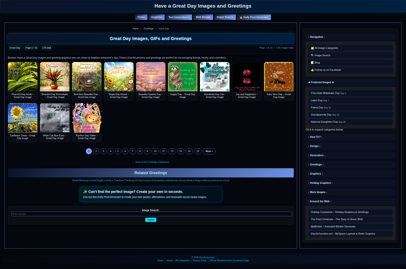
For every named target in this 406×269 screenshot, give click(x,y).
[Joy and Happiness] (247, 77)
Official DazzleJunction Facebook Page (229, 260)
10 (155, 151)
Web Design (203, 17)
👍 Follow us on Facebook (326, 70)
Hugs (198, 180)
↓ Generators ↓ (316, 155)
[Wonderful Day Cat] (214, 77)
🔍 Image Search (320, 55)
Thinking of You (133, 180)
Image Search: (150, 210)
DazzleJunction (207, 257)
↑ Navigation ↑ (316, 37)
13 (180, 151)
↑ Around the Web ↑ (319, 201)
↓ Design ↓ (314, 146)
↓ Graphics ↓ (315, 173)
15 (197, 151)
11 (163, 151)
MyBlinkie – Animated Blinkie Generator (333, 226)
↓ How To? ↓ (315, 137)
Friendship (158, 180)
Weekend (171, 180)
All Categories (183, 260)
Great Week (186, 180)
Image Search (225, 17)
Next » (209, 151)
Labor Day (320, 100)
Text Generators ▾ (179, 17)
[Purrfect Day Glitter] (87, 118)
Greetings (149, 28)
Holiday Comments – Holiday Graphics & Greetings (340, 212)
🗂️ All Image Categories (324, 48)
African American (212, 180)
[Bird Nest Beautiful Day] (87, 77)
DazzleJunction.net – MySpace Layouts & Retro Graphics (343, 233)
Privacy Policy (199, 260)
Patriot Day (321, 107)
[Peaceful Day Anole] (22, 77)
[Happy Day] (182, 77)
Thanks (118, 180)
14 (189, 151)
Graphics (156, 17)
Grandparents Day (325, 114)
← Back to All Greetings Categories (150, 162)
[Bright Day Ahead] (119, 77)
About (169, 260)
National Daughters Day (328, 121)
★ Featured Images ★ (321, 82)
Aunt (226, 180)
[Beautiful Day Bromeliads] (54, 77)
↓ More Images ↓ (317, 192)
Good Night (96, 180)
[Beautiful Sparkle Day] (151, 77)
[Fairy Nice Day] (279, 77)
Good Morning (80, 180)
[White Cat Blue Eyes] (54, 118)
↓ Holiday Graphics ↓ (320, 183)
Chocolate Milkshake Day (328, 93)
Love (147, 180)
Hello (108, 180)
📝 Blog (315, 62)
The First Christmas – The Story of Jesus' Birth (337, 219)
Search (150, 220)
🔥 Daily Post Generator (254, 17)
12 (172, 151)
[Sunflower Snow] (22, 118)
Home (141, 17)
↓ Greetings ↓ (316, 164)
